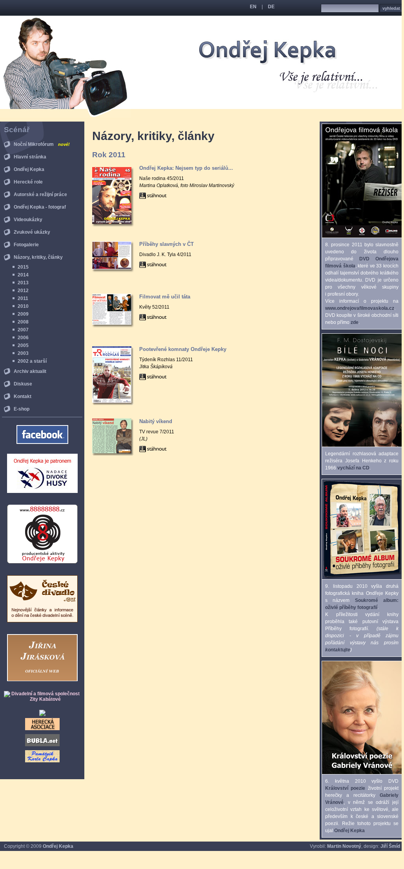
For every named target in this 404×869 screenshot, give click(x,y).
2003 (23, 353)
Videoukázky (28, 219)
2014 (23, 275)
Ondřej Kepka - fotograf (40, 207)
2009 (23, 314)
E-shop (21, 409)
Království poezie (345, 788)
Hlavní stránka (30, 157)
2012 (23, 290)
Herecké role (28, 182)
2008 (23, 322)
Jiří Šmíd (390, 846)
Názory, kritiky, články (38, 257)
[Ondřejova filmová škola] (362, 236)
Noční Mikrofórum (42, 144)
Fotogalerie (26, 244)
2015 (23, 267)
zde (355, 322)
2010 (23, 306)
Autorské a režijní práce (40, 194)
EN (253, 6)
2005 (23, 345)
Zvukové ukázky (32, 232)
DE (271, 6)
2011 (23, 298)
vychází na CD (353, 468)
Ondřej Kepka (29, 169)
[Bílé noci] (362, 445)
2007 (23, 330)
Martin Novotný (344, 846)
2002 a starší (32, 361)
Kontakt (22, 396)
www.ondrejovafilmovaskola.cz (359, 308)
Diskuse (23, 384)
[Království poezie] (362, 772)
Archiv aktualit (30, 371)
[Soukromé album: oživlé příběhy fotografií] (362, 577)
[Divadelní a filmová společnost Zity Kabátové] (42, 699)
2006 (23, 337)
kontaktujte (337, 650)
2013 (23, 282)
